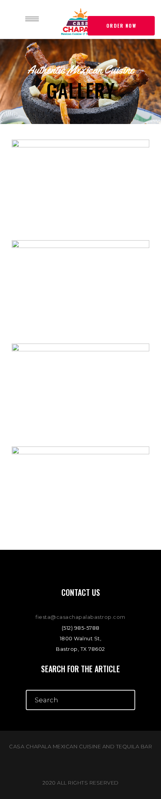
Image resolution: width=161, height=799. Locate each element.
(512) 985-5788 (81, 628)
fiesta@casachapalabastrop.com (80, 617)
